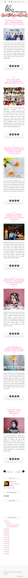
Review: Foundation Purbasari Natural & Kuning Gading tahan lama (14, 150)
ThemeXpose (14, 572)
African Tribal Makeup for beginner (14, 411)
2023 (6, 531)
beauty (14, 277)
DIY (14, 345)
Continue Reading (13, 130)
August (8, 523)
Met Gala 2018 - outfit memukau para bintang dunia (14, 81)
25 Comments (8, 336)
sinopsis (14, 18)
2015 (6, 547)
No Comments (8, 137)
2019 (6, 539)
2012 (6, 553)
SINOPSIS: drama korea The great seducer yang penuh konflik (14, 216)
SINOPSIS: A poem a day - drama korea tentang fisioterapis (14, 22)
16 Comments (8, 203)
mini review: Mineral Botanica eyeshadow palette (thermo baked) (14, 281)
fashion (14, 77)
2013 (6, 551)
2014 (6, 549)
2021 (6, 535)
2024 (6, 528)
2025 (6, 521)
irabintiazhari (20, 137)
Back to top (21, 576)
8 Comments (8, 268)
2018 (6, 541)
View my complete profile (9, 487)
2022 (6, 533)
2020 (6, 537)
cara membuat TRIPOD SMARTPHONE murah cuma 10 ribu (14, 349)
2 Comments (8, 399)
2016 (6, 545)
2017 (6, 543)
